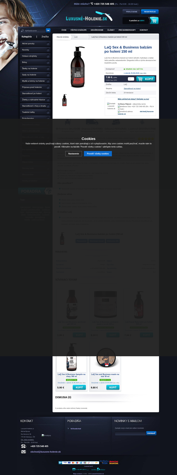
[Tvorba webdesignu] (98, 471)
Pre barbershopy (127, 30)
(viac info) (143, 73)
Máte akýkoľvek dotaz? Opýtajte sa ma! (133, 99)
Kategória (26, 36)
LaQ (75, 37)
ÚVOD (64, 30)
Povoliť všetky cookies (98, 153)
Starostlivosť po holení (132, 89)
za (136, 21)
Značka (45, 36)
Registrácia (150, 12)
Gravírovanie (97, 30)
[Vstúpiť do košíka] (154, 20)
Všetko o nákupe (79, 30)
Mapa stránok (77, 473)
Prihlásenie (131, 12)
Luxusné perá (88, 466)
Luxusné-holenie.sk (97, 473)
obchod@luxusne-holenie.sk (45, 452)
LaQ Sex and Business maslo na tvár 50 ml (105, 375)
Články (110, 30)
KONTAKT (144, 30)
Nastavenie (73, 153)
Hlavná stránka (63, 37)
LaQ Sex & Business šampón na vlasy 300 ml (71, 375)
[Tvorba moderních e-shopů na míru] (80, 471)
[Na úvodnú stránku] (89, 16)
